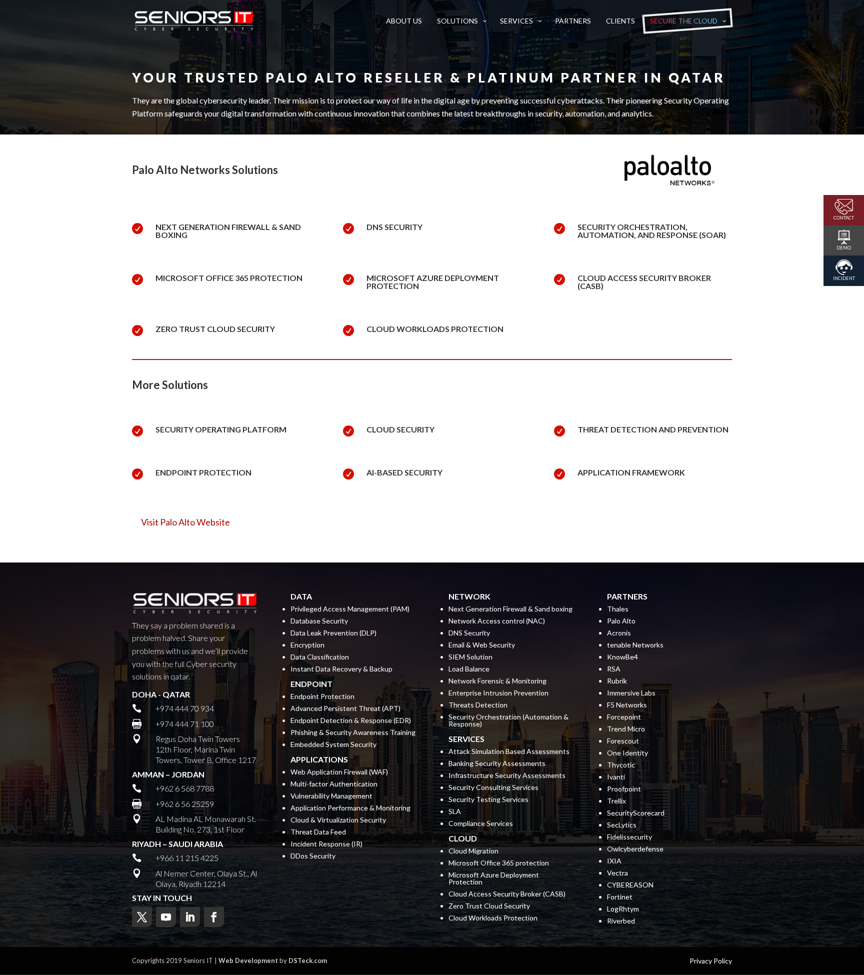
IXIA (614, 861)
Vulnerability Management (331, 796)
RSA (613, 669)
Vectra (617, 873)
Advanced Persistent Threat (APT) (345, 708)
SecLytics (621, 825)
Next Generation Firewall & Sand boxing (228, 231)
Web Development (248, 960)
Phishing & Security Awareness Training (353, 732)
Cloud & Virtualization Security (338, 820)
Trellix (616, 801)
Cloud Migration (473, 851)
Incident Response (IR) (326, 844)
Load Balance (469, 669)
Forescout (623, 741)
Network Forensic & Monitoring (497, 681)
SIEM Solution (470, 657)
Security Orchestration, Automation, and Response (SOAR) (652, 231)
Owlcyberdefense (635, 849)
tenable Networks (635, 645)
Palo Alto (621, 621)
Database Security (319, 621)
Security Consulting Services (493, 788)
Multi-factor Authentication (334, 784)
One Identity (627, 753)
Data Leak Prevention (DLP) (333, 633)
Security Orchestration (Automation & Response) (508, 721)
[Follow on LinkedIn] (190, 917)
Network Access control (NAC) (496, 621)
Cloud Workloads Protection (493, 918)
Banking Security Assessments (497, 764)
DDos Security (313, 856)
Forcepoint (624, 717)
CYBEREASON (630, 885)
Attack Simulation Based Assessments (509, 752)
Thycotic (621, 765)
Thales (617, 609)
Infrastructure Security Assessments (507, 776)
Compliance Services (480, 824)
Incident (844, 278)
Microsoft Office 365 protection (229, 277)
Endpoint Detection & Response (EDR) (350, 720)
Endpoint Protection (322, 696)
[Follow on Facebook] (214, 917)
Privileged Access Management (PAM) (350, 609)
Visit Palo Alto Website (185, 522)
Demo (843, 247)
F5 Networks (627, 705)
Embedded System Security (333, 744)
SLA (454, 812)
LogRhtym (623, 909)
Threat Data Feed (318, 832)
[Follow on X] (142, 917)
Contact (844, 217)
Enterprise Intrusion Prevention (498, 693)
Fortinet (619, 897)
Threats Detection (478, 705)
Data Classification (319, 657)
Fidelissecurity (629, 837)
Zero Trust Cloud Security (215, 329)
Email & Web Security (481, 645)
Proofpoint (624, 789)
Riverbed (621, 921)
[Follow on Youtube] (166, 917)
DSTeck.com (307, 960)
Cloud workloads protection (435, 329)
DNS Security (394, 227)
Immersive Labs (631, 693)
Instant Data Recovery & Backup (341, 669)
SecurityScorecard (635, 813)
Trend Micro (626, 729)
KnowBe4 (622, 657)
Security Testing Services (488, 800)
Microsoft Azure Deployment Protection (432, 281)
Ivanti (616, 777)
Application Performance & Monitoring (350, 808)
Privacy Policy (711, 961)
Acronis (619, 633)
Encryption (307, 645)
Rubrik (617, 681)
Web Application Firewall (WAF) (339, 772)
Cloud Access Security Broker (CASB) (644, 281)
